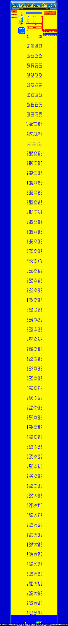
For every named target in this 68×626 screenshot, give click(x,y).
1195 (38, 145)
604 (29, 85)
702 (32, 94)
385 (41, 64)
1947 (29, 239)
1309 (33, 160)
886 (37, 111)
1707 (34, 209)
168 (40, 44)
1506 (29, 184)
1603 (41, 195)
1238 (34, 151)
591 (28, 84)
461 (31, 72)
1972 (41, 241)
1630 (41, 199)
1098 (28, 134)
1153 (28, 141)
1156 (33, 141)
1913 (32, 234)
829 (41, 105)
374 (27, 64)
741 (36, 97)
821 (31, 105)
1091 (31, 133)
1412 (39, 172)
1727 (38, 211)
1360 (27, 166)
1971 (39, 241)
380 (35, 64)
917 (31, 114)
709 (41, 94)
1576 (41, 192)
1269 (41, 154)
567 (28, 82)
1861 (36, 228)
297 (36, 56)
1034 (41, 125)
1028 (31, 125)
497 (31, 75)
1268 (39, 154)
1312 (38, 160)
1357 (38, 165)
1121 (34, 136)
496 (29, 75)
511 (33, 76)
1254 (31, 153)
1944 (39, 238)
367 (33, 63)
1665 (39, 203)
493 (41, 74)
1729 (41, 211)
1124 (39, 136)
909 (36, 113)
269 (31, 54)
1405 (27, 172)
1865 (27, 229)
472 (29, 73)
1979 (38, 242)
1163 (29, 142)
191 (39, 46)
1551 (29, 190)
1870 (36, 229)
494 (27, 75)
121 (41, 39)
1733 (32, 212)
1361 (29, 166)
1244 (29, 152)
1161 (41, 141)
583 (33, 83)
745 (41, 97)
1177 (38, 143)
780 (40, 101)
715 (33, 95)
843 (28, 107)
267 (28, 54)
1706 (33, 209)
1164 (31, 142)
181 (41, 45)
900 (40, 112)
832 (29, 106)
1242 (41, 151)
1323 (41, 161)
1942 (36, 238)
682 (37, 92)
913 (41, 113)
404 (35, 66)
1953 (39, 239)
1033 (39, 125)
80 (40, 36)
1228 (32, 150)
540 (40, 78)
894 (32, 112)
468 (40, 72)
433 (41, 68)
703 (33, 94)
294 (32, 56)
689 (31, 93)
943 (33, 116)
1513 (41, 184)
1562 (32, 191)
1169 (39, 142)
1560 (29, 191)
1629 (39, 199)
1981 (41, 242)
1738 (41, 212)
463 (33, 72)
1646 (38, 201)
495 (28, 75)
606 (32, 85)
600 (40, 84)
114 (32, 39)
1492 (36, 182)
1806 (34, 221)
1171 (28, 143)
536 (35, 78)
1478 (27, 181)
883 (33, 111)
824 (35, 105)
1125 (41, 136)
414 (32, 67)
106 (37, 38)
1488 (29, 182)
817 (41, 104)
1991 (27, 244)
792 (40, 102)
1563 (34, 191)
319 (33, 58)
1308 (31, 160)
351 (28, 62)
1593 (39, 194)
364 (29, 63)
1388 (29, 170)
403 (33, 66)
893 (31, 112)
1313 (39, 160)
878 (27, 111)
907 (33, 113)
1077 (38, 131)
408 (40, 66)
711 (28, 95)
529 (41, 77)
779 (39, 101)
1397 (29, 171)
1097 (41, 133)
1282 (32, 156)
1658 (27, 203)
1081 (29, 132)
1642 (31, 201)
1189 (28, 145)
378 (32, 64)
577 (41, 82)
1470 (29, 180)
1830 (29, 224)
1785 (29, 219)
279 (28, 55)
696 (40, 93)
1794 (29, 220)
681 (36, 92)
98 (27, 38)
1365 (36, 166)
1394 (39, 170)
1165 (33, 142)
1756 (41, 214)
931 (33, 115)
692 (35, 93)
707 (39, 94)
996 (40, 121)
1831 (31, 224)
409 (41, 66)
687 (28, 93)
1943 (38, 238)
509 (31, 76)
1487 (27, 182)
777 (36, 101)
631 (33, 87)
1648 (41, 201)
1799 (38, 220)
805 (41, 103)
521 (31, 77)
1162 (28, 142)
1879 (36, 230)
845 (31, 107)
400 (29, 66)
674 (27, 92)
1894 (31, 232)
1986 (34, 243)
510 (32, 76)
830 (27, 106)
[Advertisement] (14, 24)
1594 (41, 194)
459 (28, 72)
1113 (37, 135)
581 (31, 83)
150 (32, 43)
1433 (27, 175)
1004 (36, 122)
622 (37, 86)
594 (32, 84)
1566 (39, 191)
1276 (38, 155)
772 (29, 101)
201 (36, 47)
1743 (34, 213)
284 (35, 55)
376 (29, 64)
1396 (27, 171)
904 (29, 113)
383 (39, 64)
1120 (32, 136)
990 (32, 121)
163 (33, 44)
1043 (41, 126)
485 (31, 74)
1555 (36, 190)
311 (39, 57)
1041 (38, 126)
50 (27, 35)
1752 (34, 214)
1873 (41, 229)
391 (33, 65)
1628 (38, 199)
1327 (32, 162)
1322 (39, 161)
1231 (38, 150)
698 (27, 94)
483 (28, 74)
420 (40, 67)
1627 (36, 199)
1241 (39, 151)
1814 (32, 222)
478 (37, 73)
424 (29, 68)
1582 (36, 193)
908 (35, 113)
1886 (32, 231)
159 (28, 44)
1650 (29, 202)
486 (32, 74)
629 (31, 87)
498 (32, 75)
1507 (31, 184)
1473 (34, 180)
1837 (41, 224)
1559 (27, 191)
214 (37, 48)
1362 (31, 166)
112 (29, 39)
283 (33, 55)
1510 (36, 184)
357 (36, 62)
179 (39, 45)
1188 (41, 144)
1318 (32, 161)
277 (41, 54)
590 (27, 84)
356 (35, 62)
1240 (38, 151)
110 (27, 39)
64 (40, 35)
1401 (36, 171)
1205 (39, 146)
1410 (36, 172)
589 (41, 83)
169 (41, 44)
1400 (34, 171)
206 (27, 48)
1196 (39, 145)
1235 (29, 151)
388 (29, 65)
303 (28, 57)
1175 (34, 143)
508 (29, 76)
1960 (36, 240)
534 (32, 78)
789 (36, 102)
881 (31, 111)
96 (40, 37)
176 (35, 45)
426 (32, 68)
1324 (27, 162)
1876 (31, 230)
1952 (38, 239)
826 (37, 105)
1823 (32, 223)
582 (32, 83)
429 (36, 68)
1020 (32, 124)
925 (41, 114)
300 (40, 56)
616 (29, 86)
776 (35, 101)
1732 (31, 212)
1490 (32, 182)
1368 (41, 166)
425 (31, 68)
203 (39, 47)
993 (36, 121)
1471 (31, 180)
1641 (29, 201)
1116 (42, 135)
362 (27, 63)
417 (36, 67)
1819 (41, 222)
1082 (31, 132)
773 (31, 101)
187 (33, 46)
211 (33, 48)
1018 (29, 124)
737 (31, 97)
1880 (38, 230)
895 (33, 112)
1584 (39, 193)
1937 (27, 238)
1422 (41, 173)
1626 (34, 199)
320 (35, 58)
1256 (34, 153)
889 (41, 111)
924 (40, 114)
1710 (39, 209)
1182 (31, 144)
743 (39, 97)
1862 (38, 228)
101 (30, 38)
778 (37, 101)
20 (29, 33)
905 (31, 113)
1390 (32, 170)
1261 (27, 154)
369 (36, 63)
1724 (32, 211)
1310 (34, 160)
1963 (41, 240)
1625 (32, 199)
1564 (36, 191)
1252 (27, 153)
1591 (36, 194)
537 (36, 78)
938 (27, 116)
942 (32, 116)
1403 (39, 171)
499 (33, 75)
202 (37, 47)
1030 (34, 125)
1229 (34, 150)
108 (40, 38)
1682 (38, 205)
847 (33, 107)
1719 (39, 210)
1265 (34, 154)
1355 (34, 165)
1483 (36, 181)
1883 (27, 231)
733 (41, 96)
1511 (38, 184)
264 (40, 53)
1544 (32, 189)
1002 (33, 122)
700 (29, 94)
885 (36, 111)
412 (29, 67)
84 (29, 37)
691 (33, 93)
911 (39, 113)
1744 (36, 213)
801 (36, 103)
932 (35, 115)
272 (35, 54)
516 (40, 76)
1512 (39, 184)
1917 (39, 234)
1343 (29, 164)
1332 (41, 162)
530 (27, 78)
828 (40, 105)
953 (31, 117)
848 (35, 107)
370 (37, 63)
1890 (39, 231)
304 (29, 57)
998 (27, 122)
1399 (32, 171)
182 (27, 46)
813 (36, 104)
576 (40, 82)
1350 (41, 164)
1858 (31, 228)
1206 (41, 146)
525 (36, 77)
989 (31, 121)
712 (29, 95)
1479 (29, 181)
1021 (34, 124)
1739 (27, 213)
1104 (38, 134)
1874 (27, 230)
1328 (34, 162)
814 (37, 104)
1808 (38, 221)
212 (35, 48)
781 (41, 101)
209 (31, 48)
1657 (41, 202)
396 (40, 65)
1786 (31, 219)
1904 (32, 233)
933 (36, 115)
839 (39, 106)
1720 (41, 210)
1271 (29, 155)
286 (37, 55)
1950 (34, 239)
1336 (32, 163)
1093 (34, 133)
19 (28, 33)
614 (27, 86)
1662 (34, 203)
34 (27, 34)
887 (39, 111)
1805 (32, 221)
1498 (31, 183)
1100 (31, 134)
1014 (38, 123)
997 (41, 121)
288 (40, 55)
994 (37, 121)
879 (28, 111)
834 (32, 106)
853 (41, 107)
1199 (29, 146)
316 (29, 58)
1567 (41, 191)
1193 (34, 145)
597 (36, 84)
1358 (39, 165)
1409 (34, 172)
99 (28, 38)
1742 (32, 213)
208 (29, 48)
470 (27, 73)
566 (27, 82)
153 (36, 43)
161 (31, 44)
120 (40, 39)
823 (33, 105)
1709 (38, 209)
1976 (32, 242)
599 (39, 84)
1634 (32, 200)
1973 (27, 242)
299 (39, 56)
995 (39, 121)
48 (40, 34)
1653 (34, 202)
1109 (30, 135)
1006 (40, 122)
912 (40, 113)
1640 (27, 201)
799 (33, 103)
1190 (29, 145)
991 (33, 121)
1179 (41, 143)
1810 (41, 221)
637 (41, 87)
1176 (36, 143)
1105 (39, 134)
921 (36, 114)
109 (41, 38)
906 (32, 113)
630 (32, 87)
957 (36, 117)
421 (41, 67)
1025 (41, 124)
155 (39, 43)
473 (31, 73)
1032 (38, 125)
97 (41, 37)
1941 (34, 238)
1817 (38, 222)
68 (29, 36)
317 (31, 58)
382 (37, 64)
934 (37, 115)
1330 (38, 162)
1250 (39, 152)
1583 (38, 193)
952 (29, 117)
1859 (32, 228)
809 (31, 104)
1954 (41, 239)
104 (34, 38)
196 (29, 47)
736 (29, 97)
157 (41, 43)
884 (35, 111)
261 (36, 53)
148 (29, 43)
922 (37, 114)
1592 (38, 194)
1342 (27, 164)
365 (31, 63)
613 (41, 85)
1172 (29, 143)
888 (40, 111)
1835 (38, 224)
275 (39, 54)
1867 (31, 229)
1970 (38, 241)
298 (37, 56)
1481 (32, 181)
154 (37, 43)
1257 (36, 153)
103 (33, 38)
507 (28, 76)
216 (40, 48)
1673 (38, 204)
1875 (29, 230)
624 (40, 86)
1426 (32, 174)
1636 (36, 200)
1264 (32, 154)
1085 (36, 132)
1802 (27, 221)
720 (40, 95)
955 (33, 117)
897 (36, 112)
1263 (31, 154)
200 (35, 47)
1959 (34, 240)
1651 (31, 202)
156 (40, 43)
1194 (36, 145)
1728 (39, 211)
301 (41, 56)
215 (39, 48)
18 (27, 33)
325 (41, 58)
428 (35, 68)
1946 (27, 239)
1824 (34, 223)
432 (40, 68)
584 (35, 83)
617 (31, 86)
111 (28, 39)
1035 (27, 126)
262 (37, 53)
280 (29, 55)
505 (41, 75)
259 (33, 53)
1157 (34, 141)
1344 (31, 164)
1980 (39, 242)
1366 (38, 166)
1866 (29, 229)
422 (27, 68)
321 (36, 58)
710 (27, 95)
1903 (31, 233)
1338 (36, 163)
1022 (36, 124)
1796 (32, 220)
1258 (38, 153)
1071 (27, 131)
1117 (28, 136)
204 (40, 47)
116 (35, 39)
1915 (36, 234)
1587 (29, 194)
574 (37, 82)
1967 (32, 241)
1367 (39, 166)
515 (39, 76)
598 (37, 84)
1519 (36, 185)
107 (38, 38)
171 (28, 45)
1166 (34, 142)
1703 (27, 209)
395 (39, 65)
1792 (41, 219)
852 (40, 107)
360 (40, 62)
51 (28, 35)
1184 (34, 144)
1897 (36, 232)
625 (41, 86)
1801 (41, 220)
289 (41, 55)
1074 (32, 131)
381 (36, 64)
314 (27, 58)
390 (32, 65)
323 (39, 58)
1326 (31, 162)
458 (27, 72)
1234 (27, 151)
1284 (36, 156)
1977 (34, 242)
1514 (27, 185)
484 (29, 74)
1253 (29, 153)
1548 (39, 189)
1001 (31, 122)
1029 (32, 125)
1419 (36, 173)
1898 (38, 232)
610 (37, 85)
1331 (39, 162)
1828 (41, 223)
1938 (29, 238)
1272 (31, 155)
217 (41, 48)
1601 (38, 195)
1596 (29, 195)
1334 (29, 163)
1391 (34, 170)
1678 (31, 205)
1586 (27, 194)
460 (29, 72)
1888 (36, 231)
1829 (27, 224)
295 (33, 56)
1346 (34, 164)
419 (39, 67)
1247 (34, 152)
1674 (39, 204)
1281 (31, 156)
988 (29, 121)
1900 (41, 232)
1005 (38, 122)
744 (40, 97)
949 (41, 116)
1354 (32, 165)
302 (27, 57)
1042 (39, 126)
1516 (31, 185)
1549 (41, 189)
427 (33, 68)
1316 (29, 161)
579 (28, 83)
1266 (36, 154)
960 (40, 117)
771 (28, 101)
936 (40, 115)
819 (28, 105)
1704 (29, 209)
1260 (41, 153)
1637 (38, 200)
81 (41, 36)
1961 (38, 240)
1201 (32, 146)
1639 (41, 200)
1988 (38, 243)
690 (32, 93)
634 (37, 87)
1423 (27, 174)
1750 (31, 214)
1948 (31, 239)
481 (41, 73)
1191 (31, 145)
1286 (39, 156)
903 (28, 113)
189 (36, 46)
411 (28, 67)
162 (32, 44)
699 (28, 94)
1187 (39, 144)
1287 (41, 156)
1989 (39, 243)
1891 (41, 231)
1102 (34, 134)
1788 (34, 219)
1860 (34, 228)
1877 (32, 230)
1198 (27, 146)
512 (35, 76)
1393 (38, 170)
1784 (27, 219)
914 (27, 114)
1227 (31, 150)
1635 (34, 200)
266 (27, 54)
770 (27, 101)
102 (32, 38)
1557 (39, 190)
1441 (41, 175)
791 (39, 102)
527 (39, 77)
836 (35, 106)
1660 (31, 203)
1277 (39, 155)
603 (28, 85)
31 (39, 33)
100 (29, 38)
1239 (36, 151)
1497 (29, 183)
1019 (31, 124)
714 (32, 95)
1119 (31, 136)
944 (35, 116)
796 (29, 103)
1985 (32, 243)
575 (39, 82)
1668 (29, 204)
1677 (29, 205)
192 (40, 46)
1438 (36, 175)
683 (39, 92)
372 (40, 63)
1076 (36, 131)
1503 (39, 183)
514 (37, 76)
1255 (32, 153)
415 (33, 67)
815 (39, 104)
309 (36, 57)
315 (28, 58)
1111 (33, 135)
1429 (36, 174)
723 (28, 96)
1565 (38, 191)
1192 (33, 145)
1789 (36, 219)
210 (32, 48)
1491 (34, 182)
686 (27, 93)
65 (41, 35)
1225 (27, 150)
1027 (29, 125)
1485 (39, 181)
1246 (32, 152)
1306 (27, 160)
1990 (41, 243)
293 (31, 56)
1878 (34, 230)
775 (33, 101)
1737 (39, 212)
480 (40, 73)
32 (40, 33)
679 (33, 92)
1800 (39, 220)
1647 (39, 201)
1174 (33, 143)
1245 (31, 152)
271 (33, 54)
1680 (34, 205)
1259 (39, 153)
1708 (36, 209)
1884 (29, 231)
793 (41, 102)
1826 (38, 223)
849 (36, 107)
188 (35, 46)
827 (39, 105)
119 (38, 39)
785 (31, 102)
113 (31, 39)
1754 (38, 214)
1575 (39, 192)
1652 (32, 202)
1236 (31, 151)
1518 (34, 185)
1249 (38, 152)
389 (31, 65)
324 (40, 58)
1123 (37, 136)
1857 (29, 228)
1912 (31, 234)
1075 (34, 131)
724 (29, 96)
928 (29, 115)
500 (35, 75)
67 (28, 36)
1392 (36, 170)
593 (31, 84)
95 (39, 37)
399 (28, 66)
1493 (38, 182)
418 (37, 67)
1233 (41, 150)
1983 (29, 243)
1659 (29, 203)
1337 (34, 163)
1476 (39, 180)
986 (27, 121)
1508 (33, 184)
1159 (38, 141)
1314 (41, 160)
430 (37, 68)
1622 (27, 199)
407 (39, 66)
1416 (31, 173)
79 (39, 36)
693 (36, 93)
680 (35, 92)
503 (39, 75)
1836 (39, 224)
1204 (38, 146)
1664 (38, 203)
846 (32, 107)
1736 (38, 212)
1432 (41, 174)
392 (35, 65)
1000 (30, 122)
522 (32, 77)
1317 (31, 161)
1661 (32, 203)
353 (31, 62)
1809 (39, 221)
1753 (36, 214)
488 (35, 74)
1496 (27, 183)
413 (31, 67)
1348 (38, 164)
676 (29, 92)
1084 (34, 132)
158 (27, 44)
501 (36, 75)
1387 (27, 170)
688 (29, 93)
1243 (27, 152)
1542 (29, 189)
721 (41, 95)
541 (41, 78)
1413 (41, 172)
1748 (27, 214)
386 (27, 65)
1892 (27, 232)
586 (37, 83)
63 (39, 35)
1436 (32, 175)
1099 (29, 134)
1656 (39, 202)
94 (38, 37)
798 (32, 103)
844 (29, 107)
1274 (34, 155)
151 (33, 43)
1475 (38, 180)
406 (37, 66)
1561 (31, 191)
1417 (32, 173)
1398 (31, 171)
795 (28, 103)
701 (31, 94)
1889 (38, 231)
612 (40, 85)
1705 (31, 209)
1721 (27, 211)
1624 (31, 199)
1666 (41, 203)
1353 (31, 165)
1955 (27, 240)
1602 (39, 195)
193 (41, 46)
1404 (41, 171)
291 (28, 56)
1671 (34, 204)
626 (27, 87)
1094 (36, 133)
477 (36, 73)
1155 (31, 141)
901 (41, 112)
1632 (29, 200)
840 (40, 106)
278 (27, 55)
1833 (34, 224)
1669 (31, 204)
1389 (31, 170)
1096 (39, 133)
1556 (38, 190)
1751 (32, 214)
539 (39, 78)
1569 (29, 192)
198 (32, 47)
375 (28, 64)
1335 (31, 163)
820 (29, 105)
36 (29, 34)
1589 (32, 194)
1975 (31, 242)
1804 (31, 221)
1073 (31, 131)
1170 (41, 142)
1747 (41, 213)
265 (41, 53)
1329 (36, 162)
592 (29, 84)
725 (31, 96)
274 (37, 54)
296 (35, 56)
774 (32, 101)
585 (36, 83)
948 (40, 116)
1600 (36, 195)
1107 (27, 135)
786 (32, 102)
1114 (38, 135)
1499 (32, 183)
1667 (27, 204)
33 (41, 33)
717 (36, 95)
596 (35, 84)
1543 (31, 189)
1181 (29, 144)
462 (32, 72)
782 (27, 102)
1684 (41, 205)
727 (33, 96)
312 (40, 57)
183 (28, 46)
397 (41, 65)
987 (28, 121)
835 (33, 106)
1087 (39, 132)
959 (39, 117)
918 (32, 114)
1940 (32, 238)
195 (28, 47)
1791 (39, 219)
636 (40, 87)
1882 (41, 230)
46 (38, 34)
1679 (32, 205)
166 (37, 44)
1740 (29, 213)
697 (41, 93)
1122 (36, 136)
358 (37, 62)
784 (29, 102)
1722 (29, 211)
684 (40, 92)
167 (39, 44)
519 (28, 77)
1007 (42, 122)
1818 (39, 222)
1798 (36, 220)
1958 (32, 240)
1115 (40, 135)
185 (31, 46)
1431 (39, 174)
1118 (29, 136)
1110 (32, 135)
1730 (27, 212)
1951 (36, 239)
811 (33, 104)
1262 (29, 154)
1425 (31, 174)
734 (27, 97)
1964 (27, 241)
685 (41, 92)
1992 (29, 244)
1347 (36, 164)
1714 (31, 210)
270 (32, 54)
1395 (41, 170)
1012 (34, 123)
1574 (38, 192)
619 (33, 86)
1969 (36, 241)
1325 (29, 162)
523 (33, 77)
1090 (29, 133)
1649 (27, 202)
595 (33, 84)
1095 (38, 133)
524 (35, 77)
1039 (34, 126)
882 (32, 111)
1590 (34, 194)
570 (32, 82)
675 (28, 92)
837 (36, 106)
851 (39, 107)
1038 (32, 126)
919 (33, 114)
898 (37, 112)
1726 (36, 211)
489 (36, 74)
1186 (38, 144)
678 (32, 92)
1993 (31, 244)
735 (28, 97)
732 (40, 96)
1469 (27, 180)
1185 (36, 144)
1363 (32, 166)
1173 (31, 143)
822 (32, 105)
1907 (38, 233)
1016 (41, 123)
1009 (29, 123)
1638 (39, 200)
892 (29, 112)
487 (33, 74)
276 (40, 54)
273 (36, 54)
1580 (32, 193)
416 (35, 67)
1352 (29, 165)
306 (32, 57)
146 (27, 43)
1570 (31, 192)
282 (32, 55)
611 (39, 85)
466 (37, 72)
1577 (27, 193)
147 (28, 43)
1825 (36, 223)
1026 (27, 125)
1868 (32, 229)
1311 (36, 160)
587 (39, 83)
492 (40, 74)
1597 (31, 195)
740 (35, 97)
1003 (35, 122)
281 (31, 55)
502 (37, 75)
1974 (29, 242)
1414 (27, 173)
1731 (29, 212)
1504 (41, 183)
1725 (34, 211)
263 (39, 53)
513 (36, 76)
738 (32, 97)
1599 (34, 195)
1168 (38, 142)
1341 (41, 163)
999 (28, 122)
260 (35, 53)
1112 (35, 135)
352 (29, 62)
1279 (27, 156)
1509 (34, 184)
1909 (41, 233)
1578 (29, 193)
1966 (31, 241)
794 (27, 103)
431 (39, 68)
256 (29, 53)
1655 (38, 202)
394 (37, 65)
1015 (39, 123)
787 (33, 102)
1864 (41, 228)
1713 (29, 210)
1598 (32, 195)
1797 (34, 220)
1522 (41, 185)
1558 (41, 190)
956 (35, 117)
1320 (36, 161)
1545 (34, 189)
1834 (36, 224)
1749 (29, 214)
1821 (29, 223)
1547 (38, 189)
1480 (31, 181)
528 (40, 77)
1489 (31, 182)
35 (28, 34)
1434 (29, 175)
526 (37, 77)
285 (36, 55)
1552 (31, 190)
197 (31, 47)
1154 (29, 141)
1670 (32, 204)
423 (28, 68)
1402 (38, 171)
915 (28, 114)
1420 (38, 173)
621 (36, 86)
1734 (34, 212)
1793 (27, 220)
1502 (38, 183)
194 (27, 47)
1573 (36, 192)
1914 (34, 234)
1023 (38, 124)
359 (39, 62)
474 (32, 73)
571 (33, 82)
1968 (34, 241)
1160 (39, 141)
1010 (31, 123)
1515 (29, 185)
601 (41, 84)
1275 (36, 155)
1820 (27, 223)
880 (29, 111)
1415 (29, 173)
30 (38, 33)
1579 (31, 193)
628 (29, 87)
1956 (29, 240)
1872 (39, 229)
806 (27, 104)
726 (32, 96)
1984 (31, 243)
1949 (32, 239)
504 (40, 75)
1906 (36, 233)
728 (35, 96)
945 (36, 116)
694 (37, 93)
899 (39, 112)
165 (36, 44)
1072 (29, 131)
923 (39, 114)
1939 (31, 238)
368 (35, 63)
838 (37, 106)
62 (38, 35)
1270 (27, 155)
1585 (41, 193)
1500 (34, 183)
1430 (38, 174)
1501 (36, 183)
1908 (39, 233)
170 (27, 45)
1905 (34, 233)
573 (36, 82)
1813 (31, 222)
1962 (39, 240)
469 (41, 72)
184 (29, 46)
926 (27, 115)
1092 (32, 133)
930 (32, 115)
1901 (27, 233)
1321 (38, 161)
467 (39, 72)
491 (39, 74)
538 (37, 78)
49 (41, 34)
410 (27, 67)
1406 (29, 172)
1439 (38, 175)
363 (28, 63)
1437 (34, 175)
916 (29, 114)
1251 (41, 152)
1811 (27, 222)
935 (39, 115)
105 (36, 38)
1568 (27, 192)
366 (32, 63)
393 (36, 65)
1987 (36, 243)
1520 (38, 185)
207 (28, 48)
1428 (34, 174)
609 (36, 85)
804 (40, 103)
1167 (36, 142)
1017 (27, 124)
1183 (33, 144)
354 (32, 62)
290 (27, 56)
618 (32, 86)
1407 (31, 172)
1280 (29, 156)
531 (28, 78)
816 (40, 104)
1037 (31, 126)
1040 (36, 126)
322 (37, 58)
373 (41, 63)
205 (41, 47)
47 (39, 34)
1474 (36, 180)
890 (27, 112)
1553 (32, 190)
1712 (27, 210)
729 (36, 96)
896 (35, 112)
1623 (29, 199)
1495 (41, 182)
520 (29, 77)
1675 (41, 204)
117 (36, 39)
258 (32, 53)
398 (27, 66)
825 (36, 105)
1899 (39, 232)
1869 (34, 229)
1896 (34, 232)
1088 (41, 132)
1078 (39, 131)
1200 (31, 146)
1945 (41, 238)
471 (28, 73)
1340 (39, 163)
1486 (41, 181)
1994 (32, 244)
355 (33, 62)
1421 (39, 173)
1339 (38, 163)
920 (35, 114)
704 (35, 94)
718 (37, 95)
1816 (36, 222)
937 (41, 115)
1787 (32, 219)
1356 (36, 165)
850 (37, 107)
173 (31, 45)
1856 (27, 228)
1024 (39, 124)
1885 (31, 231)
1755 (39, 214)
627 (28, 87)
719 (39, 95)
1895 (32, 232)
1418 (34, 173)
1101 (33, 134)
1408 (33, 172)
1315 (27, 161)
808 (29, 104)
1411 (38, 172)
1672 (36, 204)
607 (33, 85)
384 (40, 64)
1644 (34, 201)
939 (28, 116)
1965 (29, 241)
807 (28, 104)
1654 (36, 202)
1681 (36, 205)
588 (40, 83)
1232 (39, 150)
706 (37, 94)
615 (28, 86)
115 (33, 39)
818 (27, 105)
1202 (34, 146)
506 (27, 76)
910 (37, 113)
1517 (32, 185)
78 (38, 36)
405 (36, 66)
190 (37, 46)
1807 (36, 221)
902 (27, 113)
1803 (29, 221)
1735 (36, 212)
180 (40, 45)
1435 (31, 175)
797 (31, 103)
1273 (32, 155)
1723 (31, 211)
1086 (38, 132)
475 (33, 73)
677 (31, 92)
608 (35, 85)
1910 (27, 234)
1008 (27, 123)
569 (31, 82)
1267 (38, 154)
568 (29, 82)
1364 (34, 166)
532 (29, 78)
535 (33, 78)
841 (41, 106)
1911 (29, 234)
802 (37, 103)
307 (33, 57)
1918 (41, 234)
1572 (34, 192)
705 (36, 94)
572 (35, 82)
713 (31, 95)
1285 (38, 156)
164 (35, 44)
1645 (36, 201)
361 (41, 62)
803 (39, 103)
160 (29, 44)
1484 (38, 181)
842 (27, 107)
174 (32, 45)
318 (32, 58)
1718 (38, 210)
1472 (32, 180)
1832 (32, 224)
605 (31, 85)
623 (39, 86)
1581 (34, 193)
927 (28, 115)
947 (39, 116)
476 (35, 73)
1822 (31, 223)
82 (27, 37)
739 (33, 97)
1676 (27, 205)
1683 (39, 205)
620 (35, 86)
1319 (34, 161)
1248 (36, 152)
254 (27, 53)
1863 (39, 228)
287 (39, 55)
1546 (36, 189)
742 (37, 97)
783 (28, 102)
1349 (39, 164)
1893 (29, 232)
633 (36, 87)
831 (28, 106)
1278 (41, 155)
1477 (41, 180)
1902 (29, 233)
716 (35, 95)
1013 (36, 123)
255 (28, 53)
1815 (34, 222)
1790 (38, 219)
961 (41, 117)
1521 (39, 185)
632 (35, 87)
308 (35, 57)
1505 (27, 184)
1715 (32, 210)
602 (27, 85)
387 (28, 65)
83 (28, 37)
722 (27, 96)
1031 (36, 125)
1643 (32, 201)
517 (41, 76)
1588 (31, 194)
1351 (27, 165)
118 (37, 39)
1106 (41, 134)
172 (29, 45)
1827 (39, 223)
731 (39, 96)
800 (35, 103)
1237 (32, 151)
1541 (27, 189)
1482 (34, 181)
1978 (36, 242)
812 (35, 104)
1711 (41, 209)
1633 (31, 200)
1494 (39, 182)
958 (37, 117)
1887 (34, 231)
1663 (36, 203)
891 (28, 112)
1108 (29, 135)
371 (39, 63)
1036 (29, 126)
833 (31, 106)
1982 (27, 243)
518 (27, 77)
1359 (41, 165)
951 (28, 117)
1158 (36, 141)
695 (39, 93)
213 (36, 48)
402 (32, 66)
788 (35, 102)
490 (37, 74)
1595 (27, 195)
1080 (27, 132)
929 (31, 115)
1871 (38, 229)
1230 (36, 150)
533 (31, 78)
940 (29, 116)
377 (31, 64)
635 (39, 87)
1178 (39, 143)
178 (37, 45)
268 (29, 54)
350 (27, 62)
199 (33, 47)
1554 (34, 190)
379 (33, 64)
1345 (32, 164)
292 (29, 56)
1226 (29, 150)
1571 (32, 192)
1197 (41, 145)
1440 (39, 175)
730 (37, 96)
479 (39, 73)
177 (36, 45)
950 (27, 117)
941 (31, 116)
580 (29, 83)
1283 (34, 156)
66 (27, 36)
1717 (36, 210)
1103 (36, 134)
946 (37, 116)
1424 (29, 174)
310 (37, 57)
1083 (32, 132)
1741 (31, 213)
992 (35, 121)
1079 (41, 131)
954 (32, 117)
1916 (38, 234)
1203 (36, 146)
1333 (27, 163)
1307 (29, 160)
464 (35, 72)
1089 (27, 133)
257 (31, 53)
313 (41, 57)
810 (32, 104)
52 (29, 35)
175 (33, 45)
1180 (28, 144)
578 (27, 83)
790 (37, 102)
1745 (38, 213)
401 (31, 66)
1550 (27, 190)
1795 (31, 220)
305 (31, 57)
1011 (32, 123)
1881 (39, 230)
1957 (31, 240)
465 (36, 72)
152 (35, 43)
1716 (34, 210)
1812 (29, 222)
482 (27, 74)
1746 (39, 213)
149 (31, 43)
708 (40, 94)
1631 (27, 200)
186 (32, 46)
